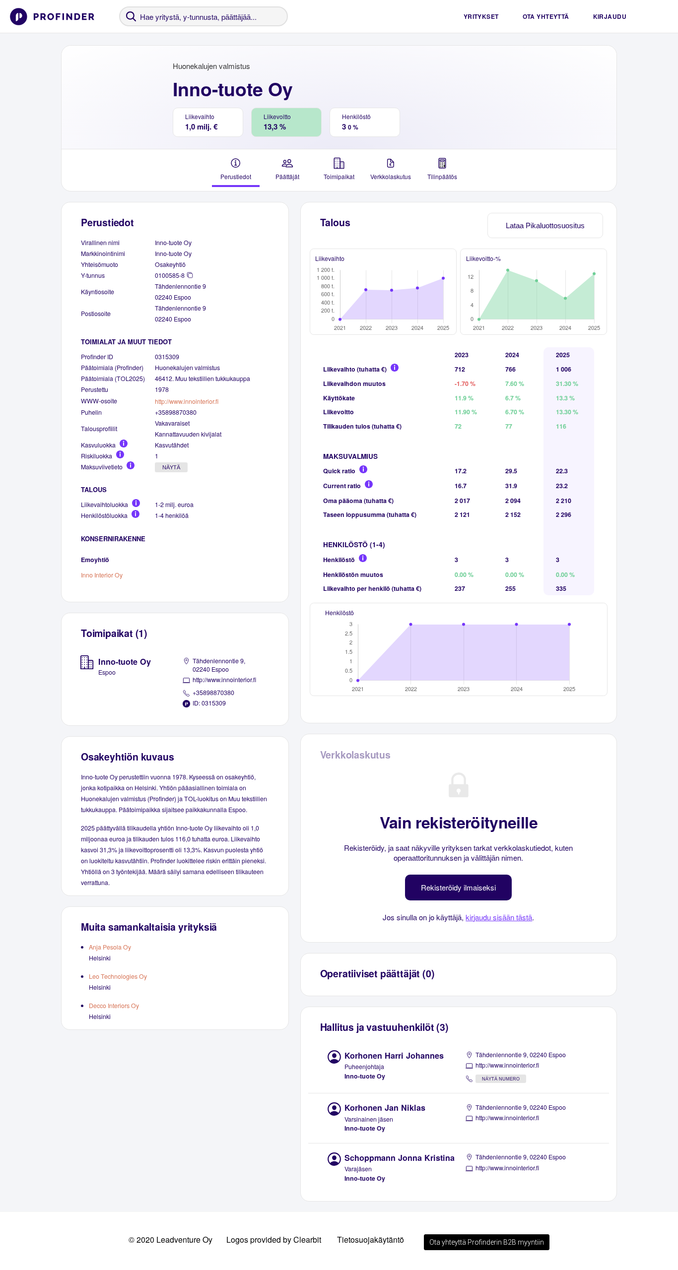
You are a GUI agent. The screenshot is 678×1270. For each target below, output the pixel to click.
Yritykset (481, 16)
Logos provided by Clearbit (273, 1239)
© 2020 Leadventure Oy (170, 1239)
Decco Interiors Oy (114, 1005)
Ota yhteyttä (546, 16)
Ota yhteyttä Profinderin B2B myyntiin (486, 1242)
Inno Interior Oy (102, 575)
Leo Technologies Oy (118, 976)
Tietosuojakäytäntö (370, 1239)
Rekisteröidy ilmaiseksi (458, 887)
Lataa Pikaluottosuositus (545, 225)
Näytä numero (501, 1079)
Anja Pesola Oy (110, 947)
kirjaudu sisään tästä (499, 917)
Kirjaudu (609, 16)
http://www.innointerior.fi (186, 401)
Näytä (171, 467)
